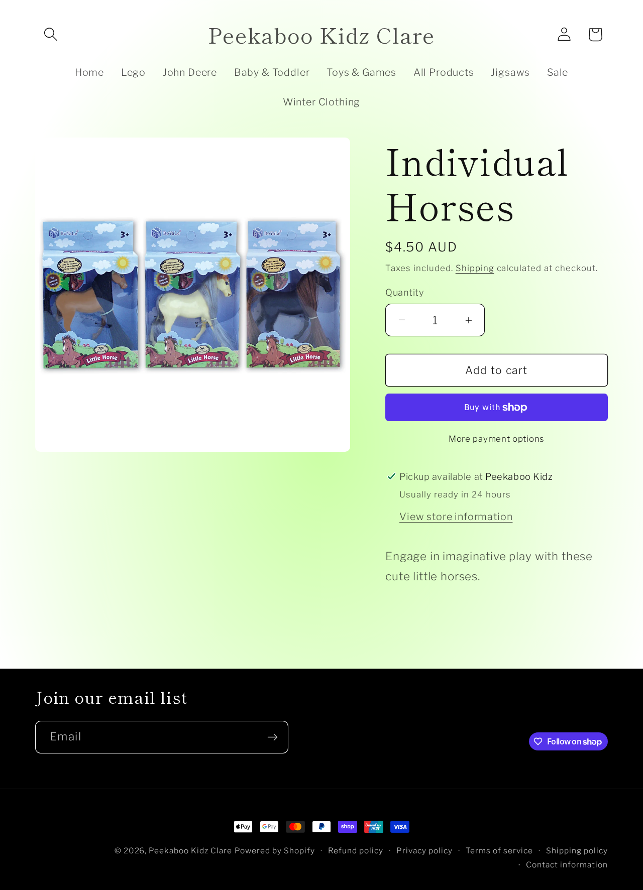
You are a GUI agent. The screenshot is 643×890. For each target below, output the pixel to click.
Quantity (404, 292)
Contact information (567, 864)
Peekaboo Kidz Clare (190, 850)
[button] (50, 34)
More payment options (497, 439)
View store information (455, 517)
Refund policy (355, 850)
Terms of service (499, 850)
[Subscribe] (272, 737)
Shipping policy (577, 850)
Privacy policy (424, 850)
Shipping (475, 268)
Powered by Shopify (275, 850)
